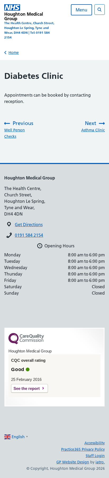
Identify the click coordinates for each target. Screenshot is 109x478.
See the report (26, 388)
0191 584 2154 (29, 235)
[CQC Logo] (26, 343)
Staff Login (95, 455)
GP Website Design (72, 462)
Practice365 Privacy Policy (83, 449)
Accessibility (94, 443)
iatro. (100, 462)
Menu (81, 9)
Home (13, 52)
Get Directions (29, 224)
